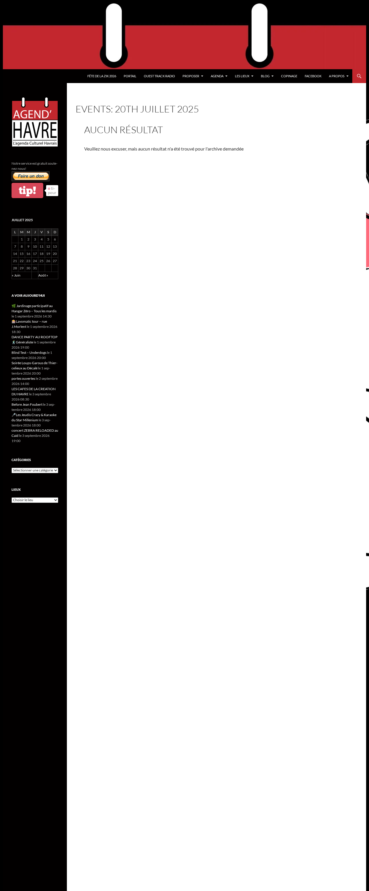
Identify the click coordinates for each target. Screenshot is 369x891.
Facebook (313, 76)
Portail (130, 76)
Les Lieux (242, 76)
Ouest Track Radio (159, 76)
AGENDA (217, 76)
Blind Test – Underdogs (29, 352)
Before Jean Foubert (27, 404)
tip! (27, 190)
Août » (43, 275)
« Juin (16, 275)
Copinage (289, 76)
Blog (265, 76)
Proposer (190, 76)
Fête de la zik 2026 (101, 76)
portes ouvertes (23, 378)
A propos (336, 76)
